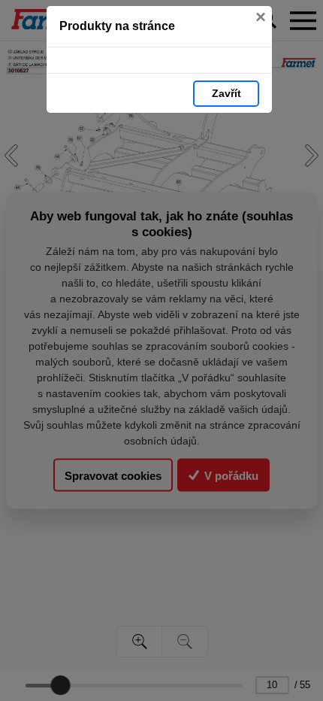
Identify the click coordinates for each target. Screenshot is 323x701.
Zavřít (226, 93)
